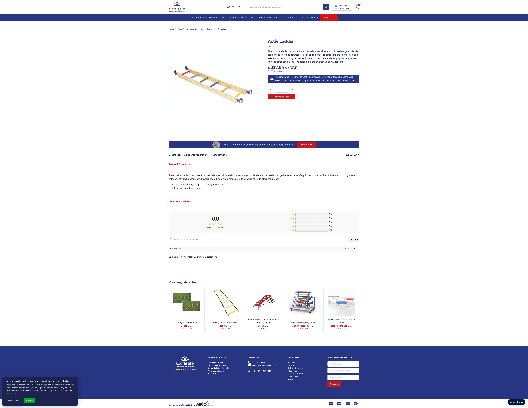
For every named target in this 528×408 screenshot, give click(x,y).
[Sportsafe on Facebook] (254, 371)
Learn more (11, 393)
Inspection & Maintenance (204, 17)
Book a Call (306, 144)
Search (354, 239)
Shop (326, 17)
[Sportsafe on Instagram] (269, 371)
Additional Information (195, 154)
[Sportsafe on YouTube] (264, 371)
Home (171, 29)
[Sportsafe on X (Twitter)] (249, 371)
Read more (340, 61)
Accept (29, 400)
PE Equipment (191, 29)
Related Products (220, 154)
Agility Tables (206, 29)
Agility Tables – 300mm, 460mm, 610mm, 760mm (264, 321)
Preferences (14, 400)
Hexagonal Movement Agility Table (341, 321)
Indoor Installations (237, 17)
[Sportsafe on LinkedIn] (259, 371)
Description (175, 154)
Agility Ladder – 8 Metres (225, 322)
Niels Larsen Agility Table (302, 322)
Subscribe (334, 384)
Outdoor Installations (267, 17)
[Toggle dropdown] (223, 17)
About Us (292, 17)
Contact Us (312, 17)
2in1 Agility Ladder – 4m (186, 322)
